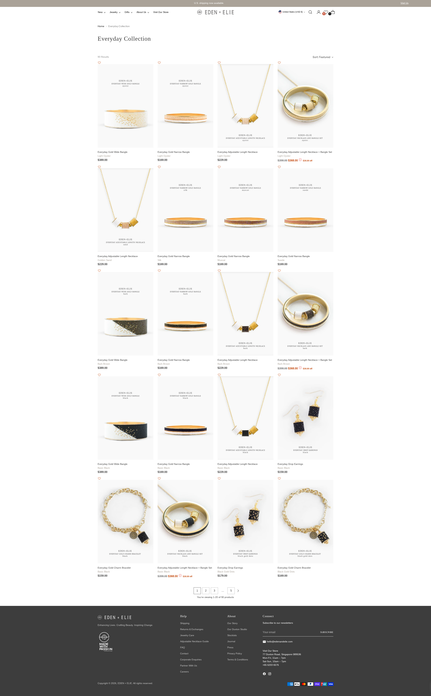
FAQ (182, 647)
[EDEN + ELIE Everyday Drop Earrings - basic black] (305, 418)
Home (101, 26)
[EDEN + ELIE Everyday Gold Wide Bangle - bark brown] (125, 314)
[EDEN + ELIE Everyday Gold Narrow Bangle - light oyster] (185, 106)
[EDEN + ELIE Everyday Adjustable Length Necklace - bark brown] (245, 314)
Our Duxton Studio (237, 629)
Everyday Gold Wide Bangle (112, 154)
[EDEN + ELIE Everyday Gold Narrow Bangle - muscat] (245, 210)
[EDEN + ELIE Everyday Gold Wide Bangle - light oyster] (125, 106)
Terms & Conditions (237, 659)
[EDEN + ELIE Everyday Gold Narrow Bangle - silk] (185, 210)
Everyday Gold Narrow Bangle (174, 154)
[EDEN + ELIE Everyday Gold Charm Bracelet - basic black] (125, 521)
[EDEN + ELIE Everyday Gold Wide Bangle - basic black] (125, 418)
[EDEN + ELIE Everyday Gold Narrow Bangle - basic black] (185, 418)
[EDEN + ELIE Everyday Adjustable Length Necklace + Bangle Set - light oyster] (305, 106)
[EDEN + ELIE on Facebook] (265, 674)
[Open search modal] (310, 12)
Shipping (184, 623)
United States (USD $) (293, 12)
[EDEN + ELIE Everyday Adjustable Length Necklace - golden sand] (125, 210)
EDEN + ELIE (125, 683)
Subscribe (326, 632)
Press (230, 647)
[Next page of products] (238, 590)
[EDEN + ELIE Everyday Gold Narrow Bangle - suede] (305, 210)
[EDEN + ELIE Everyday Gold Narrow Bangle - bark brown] (185, 314)
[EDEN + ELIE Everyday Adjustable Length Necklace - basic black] (245, 418)
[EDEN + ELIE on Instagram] (270, 674)
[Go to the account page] (317, 12)
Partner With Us (188, 665)
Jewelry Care (187, 635)
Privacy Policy (234, 653)
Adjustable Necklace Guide (194, 641)
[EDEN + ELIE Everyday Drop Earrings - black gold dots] (245, 521)
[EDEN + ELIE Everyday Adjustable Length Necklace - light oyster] (245, 106)
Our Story (232, 623)
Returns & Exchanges (191, 629)
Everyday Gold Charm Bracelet (114, 569)
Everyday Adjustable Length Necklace (238, 154)
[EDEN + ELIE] (215, 12)
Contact (184, 653)
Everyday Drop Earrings (290, 466)
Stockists (232, 635)
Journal (231, 641)
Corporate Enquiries (191, 659)
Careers (184, 671)
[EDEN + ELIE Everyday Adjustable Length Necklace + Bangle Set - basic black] (185, 521)
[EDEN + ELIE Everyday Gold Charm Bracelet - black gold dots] (305, 521)
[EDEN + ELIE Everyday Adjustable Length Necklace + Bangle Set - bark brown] (305, 314)
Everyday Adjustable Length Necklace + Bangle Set (305, 154)
